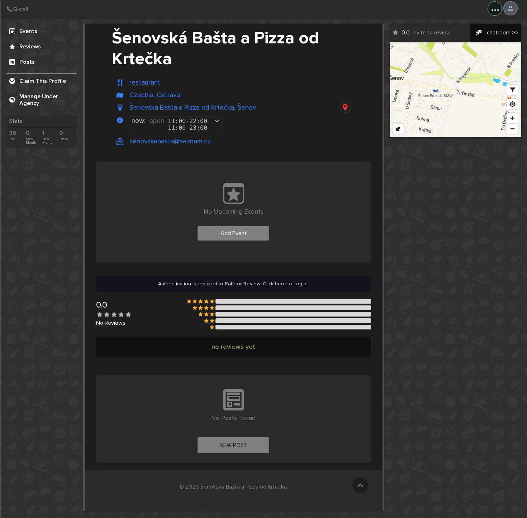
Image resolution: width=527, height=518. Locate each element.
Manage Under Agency (38, 100)
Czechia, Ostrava (154, 95)
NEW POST (233, 445)
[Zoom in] (512, 118)
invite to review (426, 32)
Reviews (30, 46)
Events (28, 31)
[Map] (456, 89)
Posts (27, 62)
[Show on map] (345, 107)
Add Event (233, 233)
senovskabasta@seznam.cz (170, 141)
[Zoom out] (512, 128)
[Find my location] (512, 104)
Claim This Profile (42, 81)
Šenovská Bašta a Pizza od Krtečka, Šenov (192, 108)
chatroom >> (502, 32)
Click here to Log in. (286, 283)
